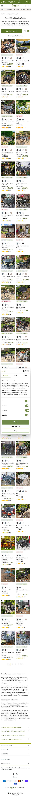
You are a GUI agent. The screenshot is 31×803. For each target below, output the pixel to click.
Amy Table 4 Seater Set (22, 463)
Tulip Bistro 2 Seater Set (22, 122)
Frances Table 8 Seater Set (8, 525)
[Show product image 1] (5, 51)
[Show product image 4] (10, 51)
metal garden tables (15, 704)
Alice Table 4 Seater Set (8, 60)
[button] (25, 6)
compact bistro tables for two (21, 710)
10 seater (18, 713)
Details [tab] (15, 375)
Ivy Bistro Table (6, 622)
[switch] (27, 406)
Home (2, 13)
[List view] (24, 31)
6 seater (7, 713)
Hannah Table (19, 622)
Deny (15, 430)
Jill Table (18, 652)
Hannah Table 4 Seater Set (8, 276)
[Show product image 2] (7, 51)
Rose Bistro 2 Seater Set (22, 525)
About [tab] (25, 375)
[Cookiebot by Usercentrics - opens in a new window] (22, 371)
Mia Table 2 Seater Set (22, 152)
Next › (21, 664)
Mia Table (18, 493)
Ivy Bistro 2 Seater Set (22, 339)
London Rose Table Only (8, 463)
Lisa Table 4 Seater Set (22, 558)
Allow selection (16, 426)
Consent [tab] (5, 375)
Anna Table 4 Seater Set (8, 91)
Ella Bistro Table (20, 307)
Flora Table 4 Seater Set (8, 246)
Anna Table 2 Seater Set (22, 215)
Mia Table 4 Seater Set (22, 91)
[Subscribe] (28, 763)
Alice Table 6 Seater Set (22, 276)
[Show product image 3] (23, 51)
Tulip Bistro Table (6, 590)
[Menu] (2, 6)
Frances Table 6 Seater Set (23, 60)
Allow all (15, 422)
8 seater (12, 713)
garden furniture (13, 678)
